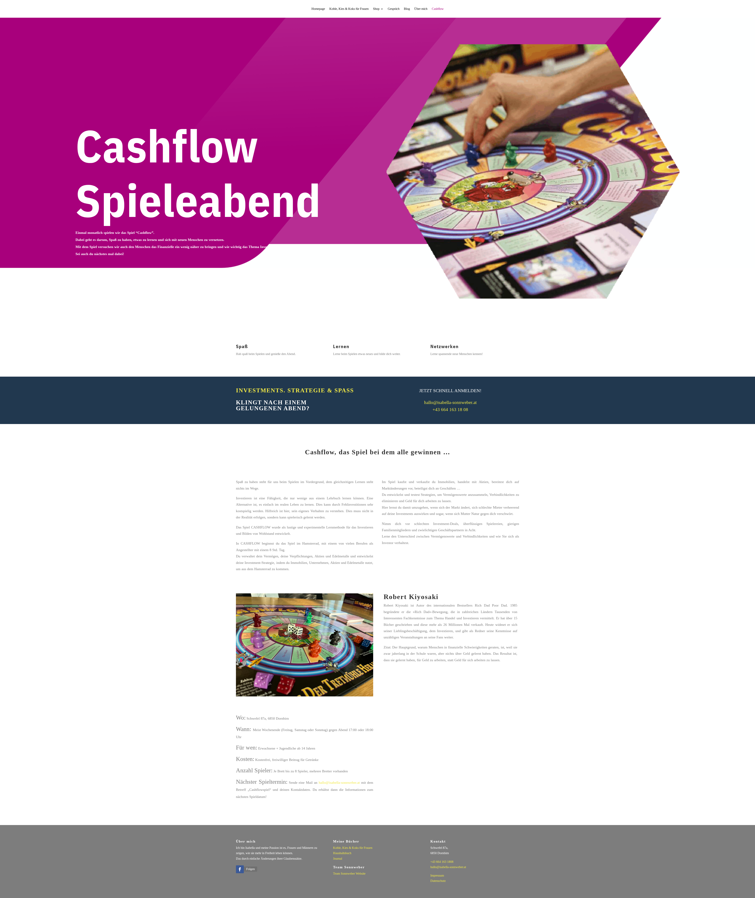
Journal (337, 858)
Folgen (250, 869)
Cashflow (438, 8)
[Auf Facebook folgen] (240, 869)
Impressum (437, 875)
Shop (376, 8)
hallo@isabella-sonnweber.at (450, 402)
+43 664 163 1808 (441, 861)
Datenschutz (438, 880)
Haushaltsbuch (342, 853)
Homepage (318, 8)
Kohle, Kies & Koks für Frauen (349, 8)
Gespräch (394, 8)
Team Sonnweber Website (349, 873)
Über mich (420, 8)
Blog (407, 8)
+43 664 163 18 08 (450, 409)
